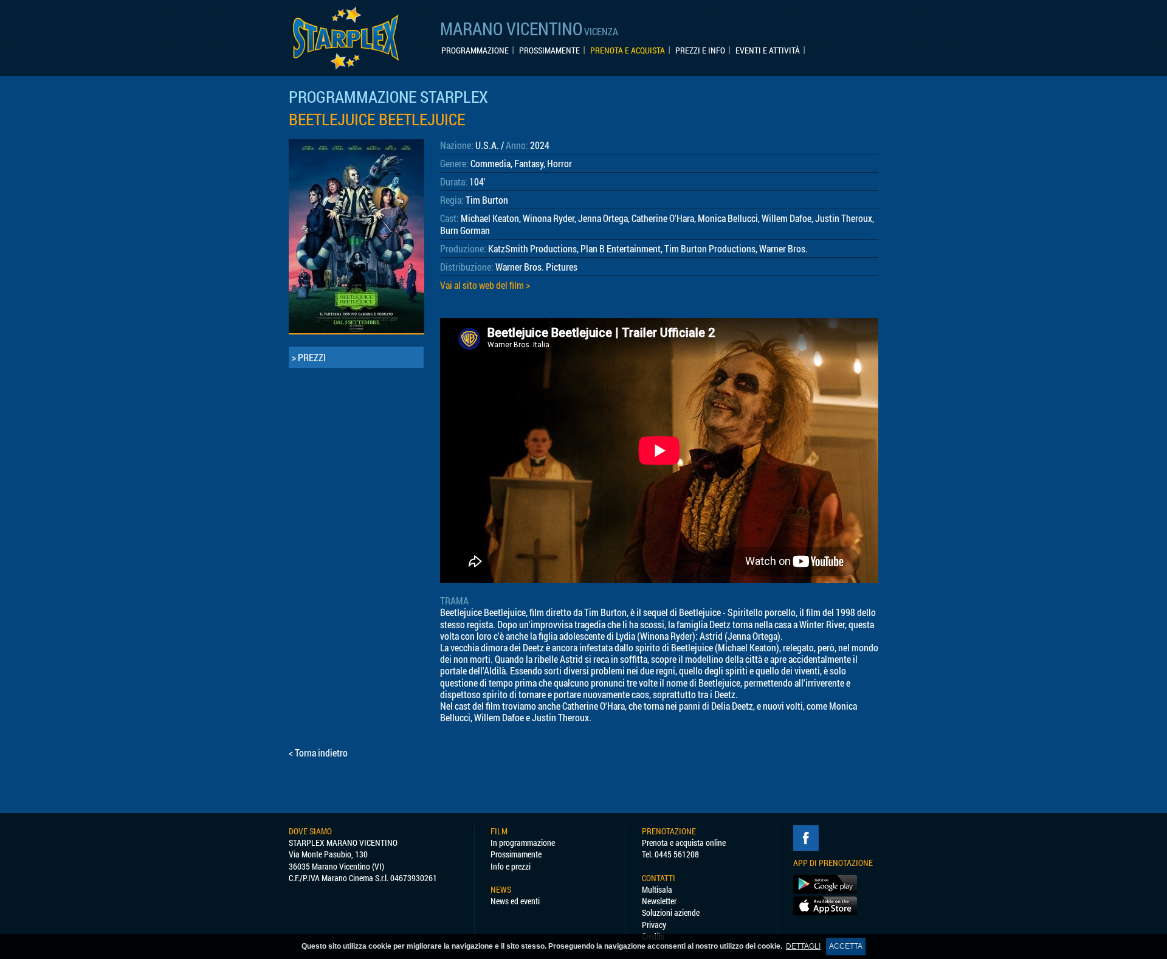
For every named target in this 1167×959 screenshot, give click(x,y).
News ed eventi (515, 901)
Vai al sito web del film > (485, 285)
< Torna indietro (318, 752)
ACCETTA (845, 946)
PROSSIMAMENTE (549, 50)
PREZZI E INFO (700, 50)
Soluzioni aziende (671, 912)
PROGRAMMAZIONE (475, 50)
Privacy (654, 924)
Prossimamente (516, 854)
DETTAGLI (803, 946)
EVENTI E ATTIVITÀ (767, 50)
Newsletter (659, 901)
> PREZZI (309, 357)
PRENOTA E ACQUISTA (627, 50)
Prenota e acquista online (684, 842)
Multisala (657, 889)
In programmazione (523, 842)
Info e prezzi (511, 866)
